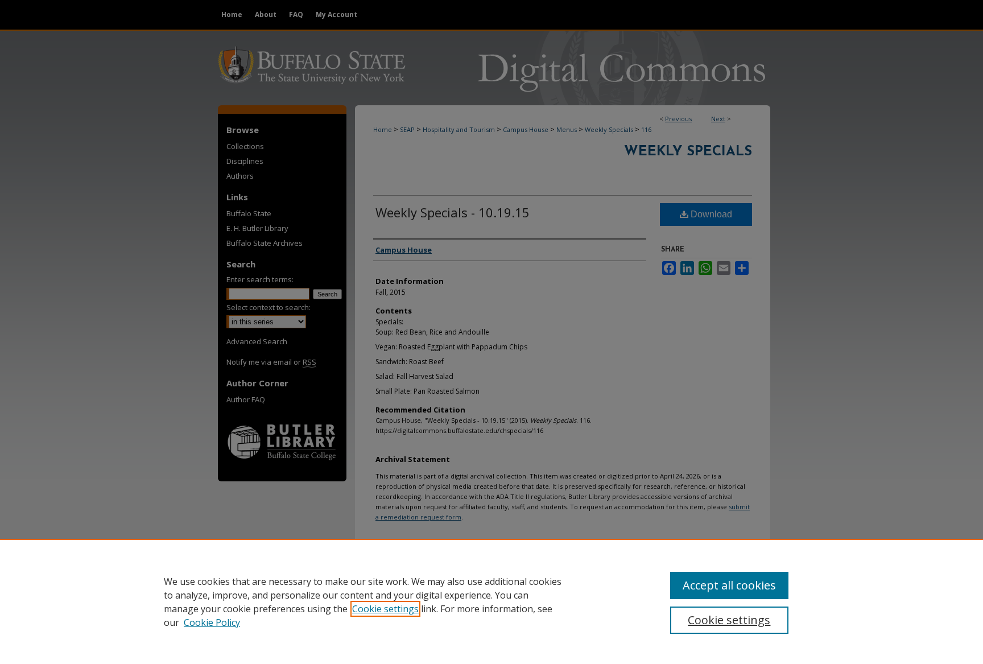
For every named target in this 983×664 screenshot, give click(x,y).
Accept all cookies (729, 585)
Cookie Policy (212, 622)
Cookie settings (385, 609)
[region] (491, 601)
